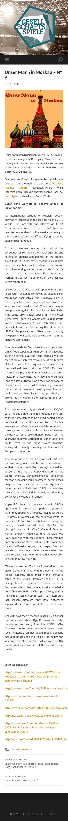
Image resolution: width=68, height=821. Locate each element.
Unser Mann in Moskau (22, 749)
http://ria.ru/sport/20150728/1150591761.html (33, 715)
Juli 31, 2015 (12, 84)
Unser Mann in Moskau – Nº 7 (22, 778)
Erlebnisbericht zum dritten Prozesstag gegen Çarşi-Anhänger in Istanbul (31, 763)
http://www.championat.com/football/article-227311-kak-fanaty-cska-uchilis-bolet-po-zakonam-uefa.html (32, 727)
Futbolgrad (11, 196)
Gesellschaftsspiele (32, 814)
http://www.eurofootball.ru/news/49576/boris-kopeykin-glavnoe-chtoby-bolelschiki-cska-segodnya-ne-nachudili (33, 676)
